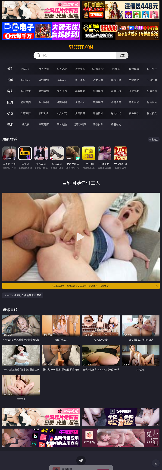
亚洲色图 (44, 102)
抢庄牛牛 (152, 69)
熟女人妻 (98, 80)
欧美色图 (62, 102)
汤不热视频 (80, 124)
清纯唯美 (116, 102)
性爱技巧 (152, 113)
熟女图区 (134, 102)
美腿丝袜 (98, 102)
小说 (10, 113)
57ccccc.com (81, 47)
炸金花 (116, 69)
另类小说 (116, 113)
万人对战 (62, 69)
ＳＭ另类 (152, 80)
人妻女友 (62, 113)
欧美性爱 (80, 91)
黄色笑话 (134, 113)
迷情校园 (98, 113)
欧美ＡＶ (62, 80)
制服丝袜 (98, 91)
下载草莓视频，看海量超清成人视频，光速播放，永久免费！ (81, 285)
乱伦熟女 (134, 91)
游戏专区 (80, 69)
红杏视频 (98, 124)
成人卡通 (62, 91)
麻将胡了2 (98, 69)
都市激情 (26, 113)
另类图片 (152, 102)
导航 (10, 124)
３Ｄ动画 (80, 80)
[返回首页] (156, 463)
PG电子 (25, 69)
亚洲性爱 (26, 91)
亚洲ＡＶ (26, 80)
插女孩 (25, 124)
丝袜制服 (116, 80)
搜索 (122, 55)
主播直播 (134, 80)
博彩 (10, 69)
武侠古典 (80, 113)
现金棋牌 (134, 69)
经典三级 (116, 91)
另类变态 (152, 91)
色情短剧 (116, 124)
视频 (10, 80)
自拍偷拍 (44, 80)
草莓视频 (62, 124)
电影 (10, 91)
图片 (10, 102)
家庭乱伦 (44, 113)
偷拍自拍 (44, 91)
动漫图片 (80, 102)
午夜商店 (44, 124)
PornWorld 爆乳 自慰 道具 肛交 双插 (23, 295)
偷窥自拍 (26, 102)
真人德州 (44, 69)
